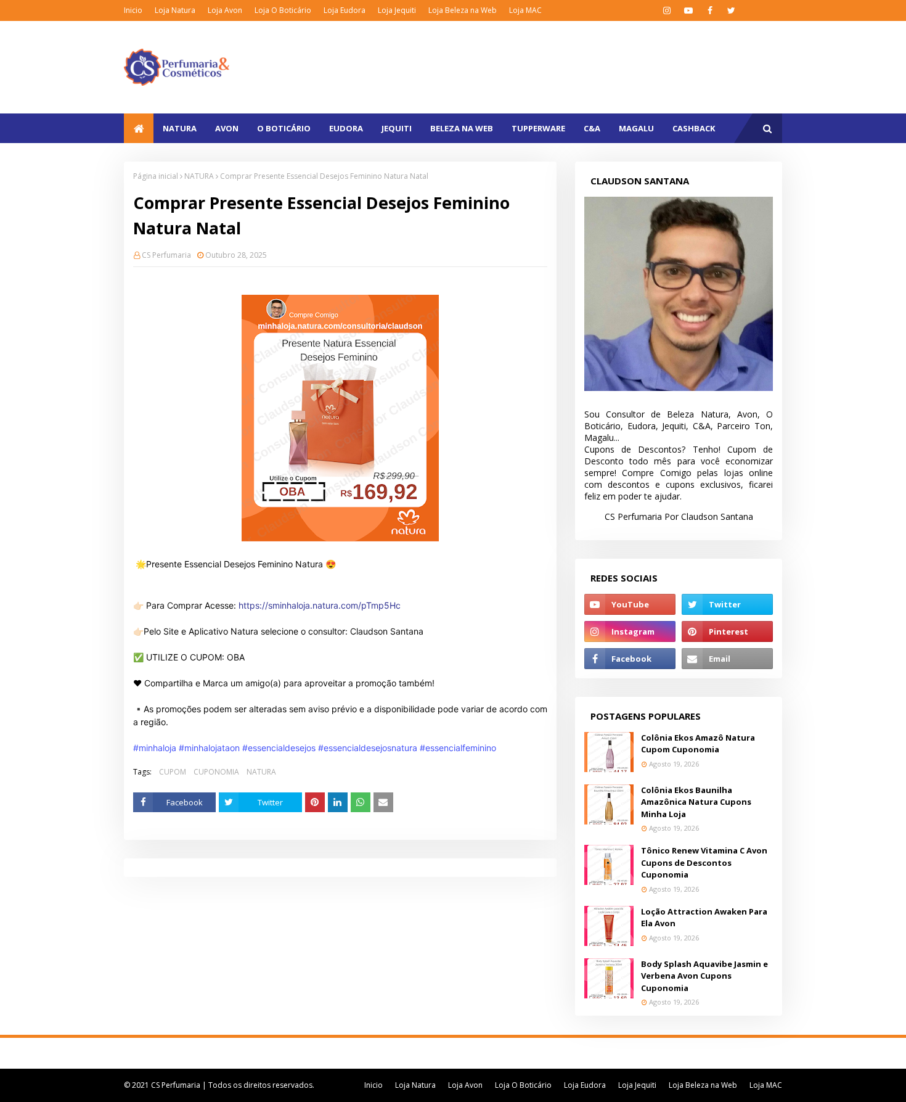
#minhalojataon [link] (209, 747)
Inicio (133, 10)
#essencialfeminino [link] (458, 747)
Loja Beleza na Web (462, 10)
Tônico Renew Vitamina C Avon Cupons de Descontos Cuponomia (704, 862)
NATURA (199, 176)
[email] (727, 658)
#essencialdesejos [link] (279, 747)
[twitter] (731, 10)
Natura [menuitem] (180, 128)
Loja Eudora (344, 10)
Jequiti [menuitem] (397, 128)
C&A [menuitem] (592, 128)
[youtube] (688, 10)
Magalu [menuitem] (636, 128)
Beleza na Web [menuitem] (461, 128)
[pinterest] (727, 631)
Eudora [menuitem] (346, 128)
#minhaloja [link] (154, 747)
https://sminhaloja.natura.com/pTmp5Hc (320, 605)
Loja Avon (225, 10)
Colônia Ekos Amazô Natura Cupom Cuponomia (698, 743)
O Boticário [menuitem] (284, 128)
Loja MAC (525, 10)
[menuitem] (138, 128)
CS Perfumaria (166, 255)
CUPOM (172, 772)
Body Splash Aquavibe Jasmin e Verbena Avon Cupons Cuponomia (704, 975)
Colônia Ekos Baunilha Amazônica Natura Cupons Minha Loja (696, 802)
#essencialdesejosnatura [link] (367, 747)
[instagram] (666, 10)
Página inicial (155, 176)
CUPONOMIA (216, 772)
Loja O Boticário (283, 10)
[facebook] (709, 10)
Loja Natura (175, 10)
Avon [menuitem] (227, 128)
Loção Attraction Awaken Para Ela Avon (704, 917)
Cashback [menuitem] (693, 128)
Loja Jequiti (397, 10)
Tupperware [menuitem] (538, 128)
